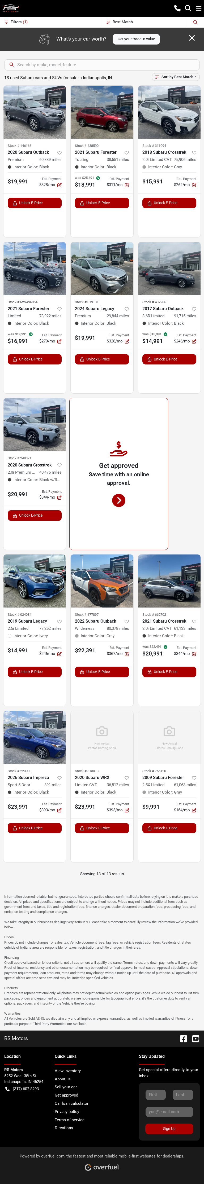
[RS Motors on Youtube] (194, 1038)
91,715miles (185, 316)
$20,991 (18, 494)
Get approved (66, 1095)
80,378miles (118, 628)
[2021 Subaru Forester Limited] (34, 268)
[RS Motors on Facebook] (181, 1038)
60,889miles (50, 159)
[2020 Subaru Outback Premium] (34, 112)
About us (63, 1079)
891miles (53, 784)
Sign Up (169, 1128)
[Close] (192, 38)
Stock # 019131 (87, 302)
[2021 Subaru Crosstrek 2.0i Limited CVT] (169, 581)
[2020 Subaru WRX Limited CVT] (102, 737)
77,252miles (50, 628)
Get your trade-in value (136, 39)
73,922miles (50, 316)
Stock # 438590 (87, 146)
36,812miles (118, 784)
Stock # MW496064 (22, 302)
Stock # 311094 (154, 146)
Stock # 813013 (87, 771)
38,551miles (118, 159)
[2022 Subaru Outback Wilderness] (102, 581)
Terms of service (69, 1119)
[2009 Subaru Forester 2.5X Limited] (169, 737)
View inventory (68, 1070)
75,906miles (185, 159)
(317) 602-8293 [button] (26, 1088)
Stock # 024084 (19, 615)
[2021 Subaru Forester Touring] (102, 112)
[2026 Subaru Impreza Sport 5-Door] (34, 737)
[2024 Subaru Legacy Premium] (102, 268)
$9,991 (151, 807)
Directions (64, 1127)
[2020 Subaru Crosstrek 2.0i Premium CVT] (34, 424)
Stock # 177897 (87, 615)
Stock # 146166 (19, 146)
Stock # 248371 (19, 458)
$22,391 (85, 650)
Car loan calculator (71, 1103)
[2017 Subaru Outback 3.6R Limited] (169, 268)
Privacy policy (67, 1111)
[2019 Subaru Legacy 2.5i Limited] (34, 581)
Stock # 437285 (154, 302)
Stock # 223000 (19, 771)
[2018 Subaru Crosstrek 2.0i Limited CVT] (169, 112)
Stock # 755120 (154, 771)
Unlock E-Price (30, 203)
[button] (177, 8)
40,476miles (50, 472)
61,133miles (185, 628)
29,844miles (118, 316)
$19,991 (18, 181)
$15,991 (152, 181)
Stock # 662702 (154, 615)
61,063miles (185, 784)
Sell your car (66, 1087)
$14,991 (18, 650)
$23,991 (18, 807)
